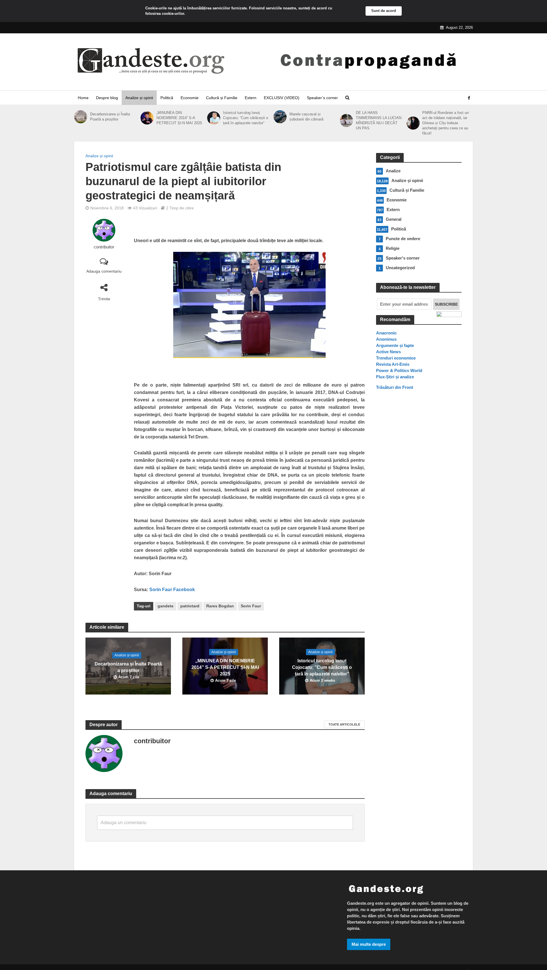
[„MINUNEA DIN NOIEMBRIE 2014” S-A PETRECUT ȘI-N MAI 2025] (147, 117)
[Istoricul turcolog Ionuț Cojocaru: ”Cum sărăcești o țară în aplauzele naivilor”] (213, 117)
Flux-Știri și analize (395, 376)
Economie (190, 97)
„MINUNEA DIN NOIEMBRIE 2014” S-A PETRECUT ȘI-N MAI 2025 (179, 118)
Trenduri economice (396, 358)
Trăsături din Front (394, 387)
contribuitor (104, 247)
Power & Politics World (399, 370)
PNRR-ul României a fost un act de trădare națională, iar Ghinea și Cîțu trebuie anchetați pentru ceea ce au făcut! (445, 123)
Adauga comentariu (104, 271)
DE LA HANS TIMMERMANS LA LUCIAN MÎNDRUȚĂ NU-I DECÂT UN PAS (378, 120)
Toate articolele (344, 724)
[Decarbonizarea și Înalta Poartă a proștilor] (80, 116)
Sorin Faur (251, 606)
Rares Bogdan (220, 606)
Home (83, 97)
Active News (388, 351)
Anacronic (386, 332)
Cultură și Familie (221, 97)
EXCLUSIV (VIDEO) (281, 97)
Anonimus (386, 339)
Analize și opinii (139, 97)
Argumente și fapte (395, 345)
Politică (166, 97)
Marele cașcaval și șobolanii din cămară (306, 116)
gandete (166, 606)
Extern (250, 97)
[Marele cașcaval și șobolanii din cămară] (280, 116)
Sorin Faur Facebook (171, 589)
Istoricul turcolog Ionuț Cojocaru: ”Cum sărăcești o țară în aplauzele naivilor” (245, 118)
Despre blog (107, 97)
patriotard (189, 606)
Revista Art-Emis (392, 364)
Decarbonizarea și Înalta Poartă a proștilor (110, 116)
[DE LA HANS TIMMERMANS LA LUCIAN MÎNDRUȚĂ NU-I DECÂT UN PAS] (346, 120)
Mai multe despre (369, 944)
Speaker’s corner (322, 97)
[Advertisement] (419, 498)
